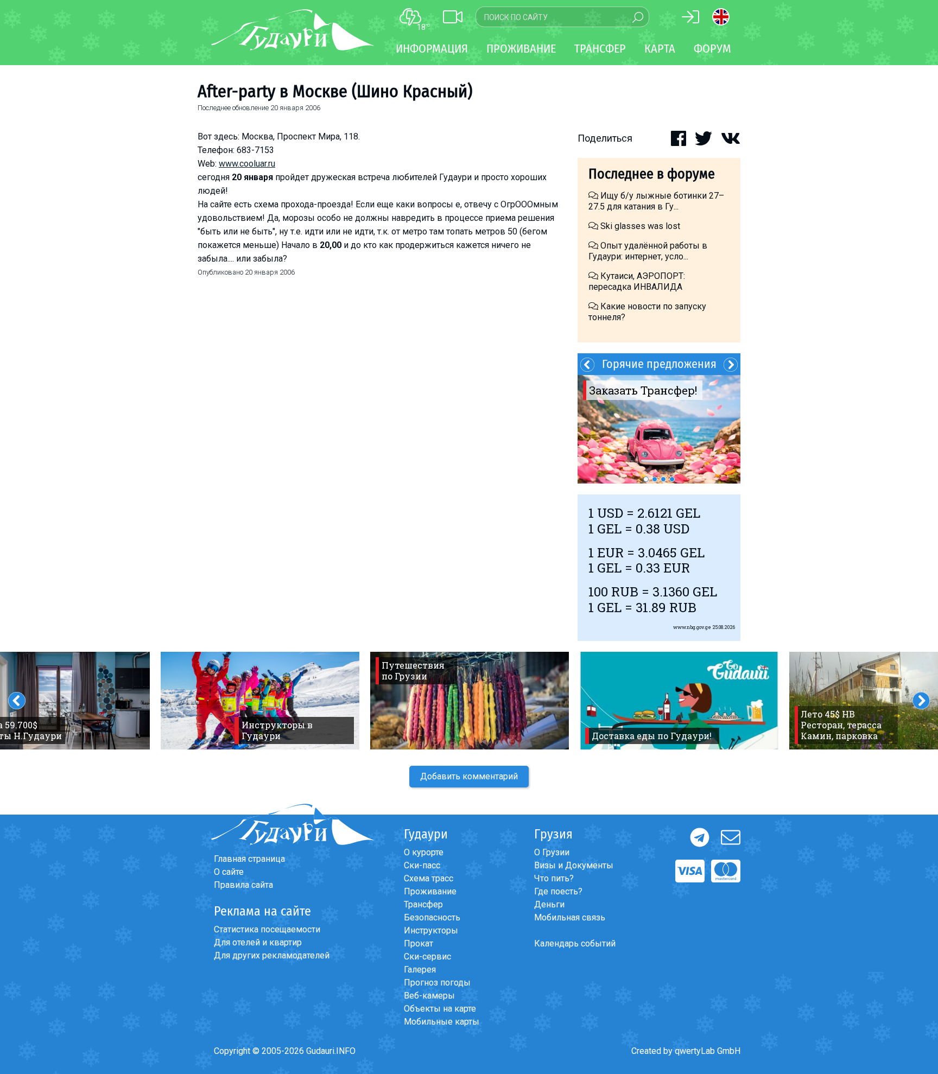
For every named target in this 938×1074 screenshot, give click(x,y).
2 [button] (654, 479)
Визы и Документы (573, 865)
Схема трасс (428, 878)
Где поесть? (558, 891)
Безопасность (432, 917)
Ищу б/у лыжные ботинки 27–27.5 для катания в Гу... (656, 201)
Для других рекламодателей (271, 955)
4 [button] (672, 479)
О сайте (229, 872)
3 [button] (663, 479)
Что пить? (554, 878)
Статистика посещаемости (267, 929)
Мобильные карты (441, 1021)
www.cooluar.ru (247, 163)
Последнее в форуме (651, 174)
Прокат (418, 943)
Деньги (549, 904)
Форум (712, 48)
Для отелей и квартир (258, 942)
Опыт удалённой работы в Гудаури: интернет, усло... (647, 251)
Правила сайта (243, 885)
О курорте (423, 852)
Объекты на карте (440, 1008)
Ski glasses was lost (639, 226)
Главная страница (249, 859)
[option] (659, 429)
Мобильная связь (569, 917)
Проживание (430, 891)
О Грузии (551, 852)
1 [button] (646, 479)
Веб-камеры (429, 995)
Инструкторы (431, 930)
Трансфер (423, 904)
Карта (659, 48)
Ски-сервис (427, 956)
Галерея (420, 969)
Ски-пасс (422, 865)
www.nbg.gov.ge (692, 627)
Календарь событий (575, 943)
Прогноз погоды (437, 982)
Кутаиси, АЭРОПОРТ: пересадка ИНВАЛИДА (636, 281)
